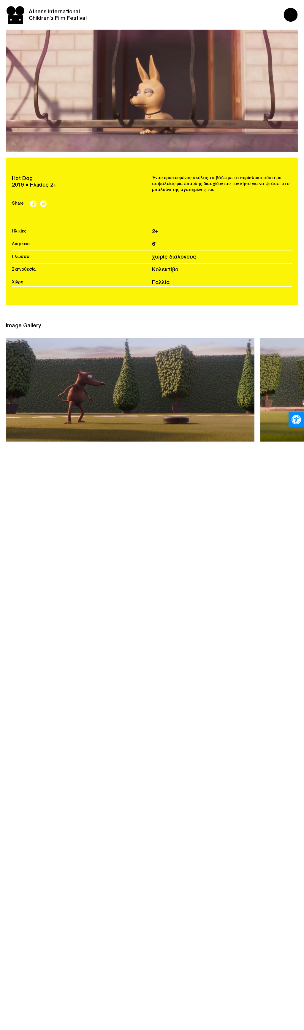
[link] (296, 419)
